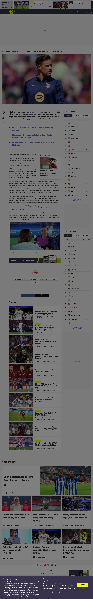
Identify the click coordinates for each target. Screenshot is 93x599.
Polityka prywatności (31, 596)
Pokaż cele (82, 590)
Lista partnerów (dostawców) (51, 592)
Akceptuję (82, 584)
